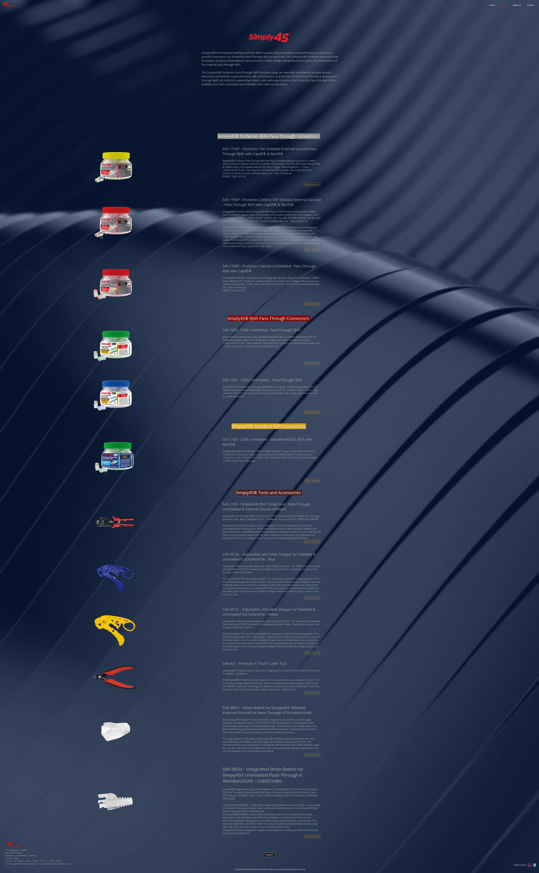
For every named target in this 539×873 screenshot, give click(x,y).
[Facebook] (534, 865)
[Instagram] (529, 865)
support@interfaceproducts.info (55, 863)
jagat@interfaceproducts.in (25, 863)
